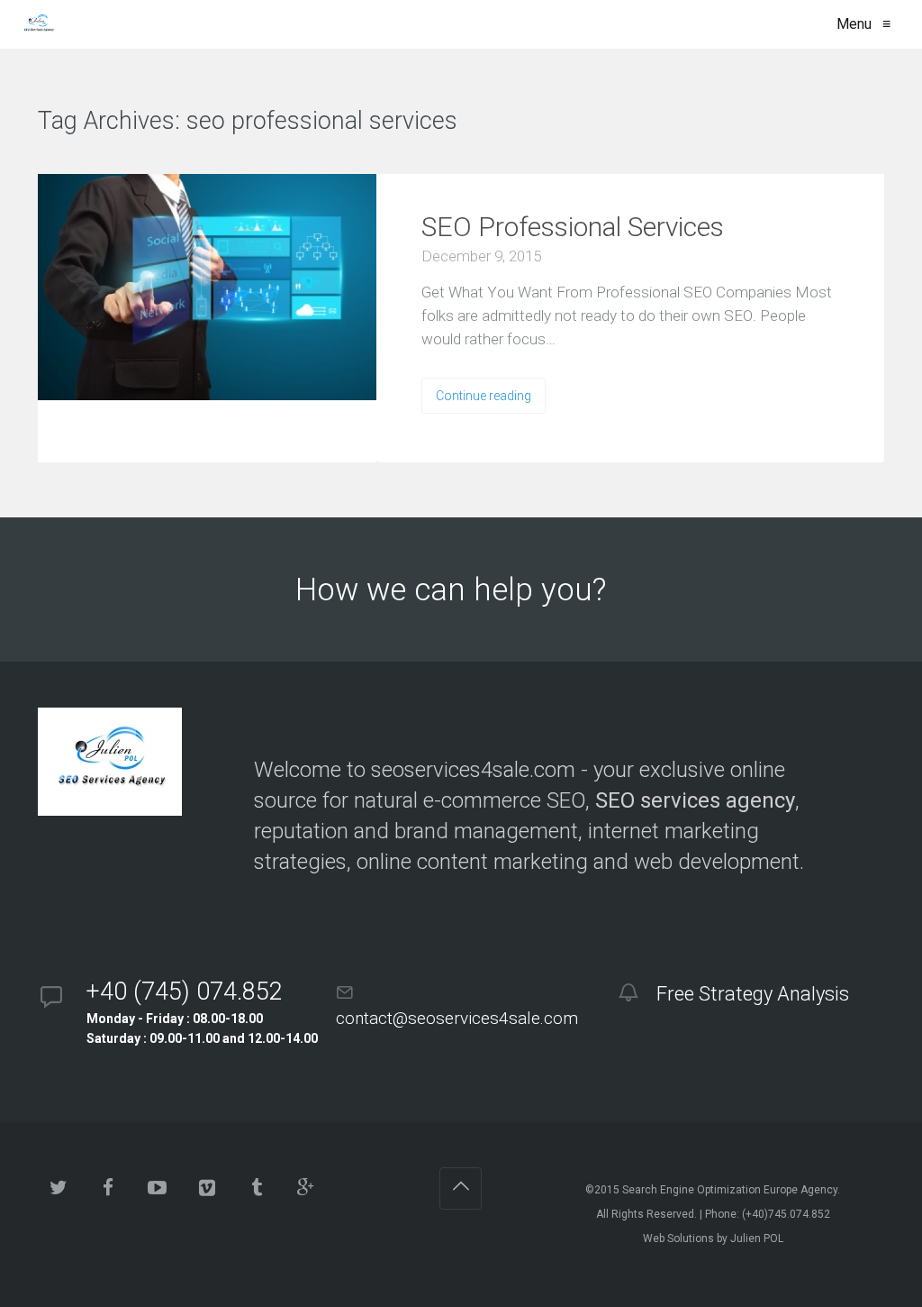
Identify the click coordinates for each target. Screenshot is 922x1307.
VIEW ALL (512, 122)
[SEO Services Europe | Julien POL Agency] (38, 24)
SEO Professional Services (572, 226)
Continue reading (483, 395)
